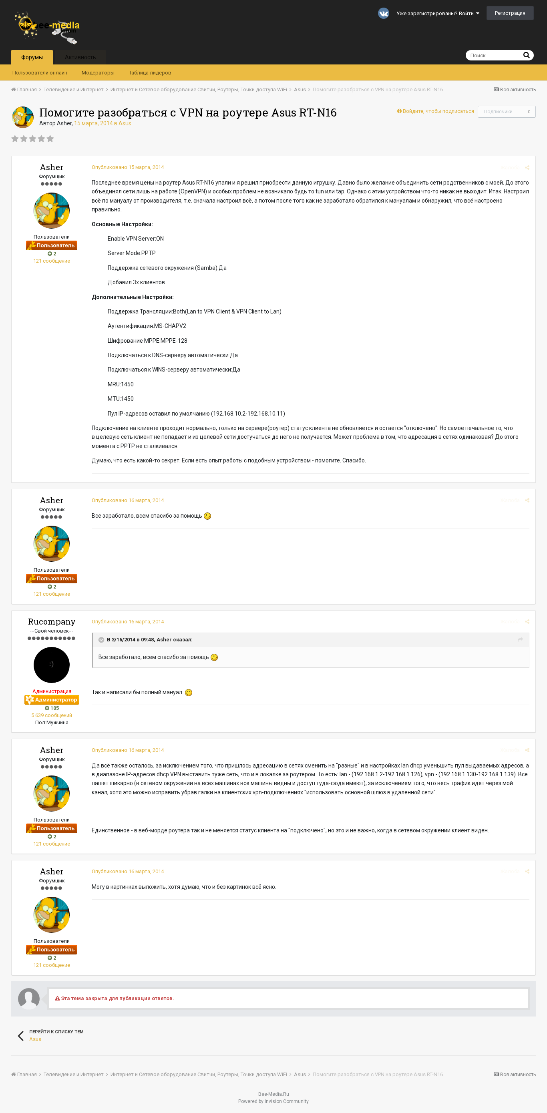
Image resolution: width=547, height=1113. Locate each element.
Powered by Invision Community (273, 1101)
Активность (80, 57)
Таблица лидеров (150, 73)
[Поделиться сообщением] (527, 168)
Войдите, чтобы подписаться (438, 111)
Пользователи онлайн (39, 73)
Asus (125, 123)
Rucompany (52, 621)
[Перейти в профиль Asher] (23, 117)
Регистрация (510, 13)
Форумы (32, 57)
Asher (64, 123)
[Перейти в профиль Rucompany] (52, 665)
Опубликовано (128, 167)
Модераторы (98, 73)
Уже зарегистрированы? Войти (436, 13)
